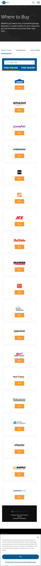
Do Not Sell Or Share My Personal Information (20, 562)
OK (20, 557)
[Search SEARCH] (34, 2)
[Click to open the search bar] (33, 2)
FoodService (21, 50)
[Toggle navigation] (38, 2)
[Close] (38, 537)
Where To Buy (6, 50)
